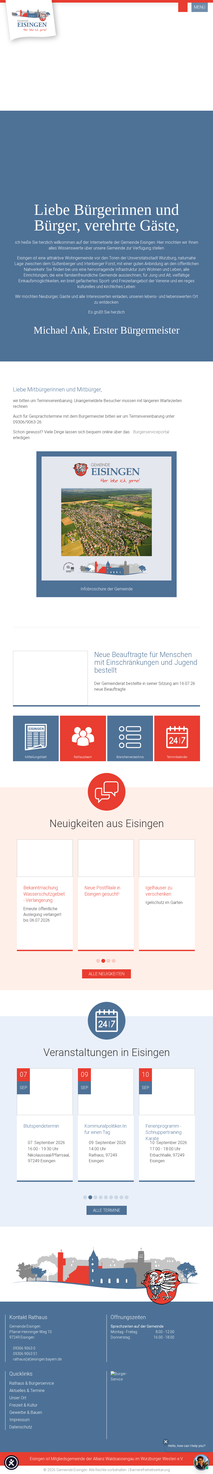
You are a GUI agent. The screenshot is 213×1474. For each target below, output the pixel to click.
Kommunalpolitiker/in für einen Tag (105, 1129)
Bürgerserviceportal (151, 431)
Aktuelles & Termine (27, 1390)
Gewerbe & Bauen (25, 1412)
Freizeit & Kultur (23, 1405)
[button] (83, 104)
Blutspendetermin (41, 1126)
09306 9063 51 (25, 1354)
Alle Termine (106, 1210)
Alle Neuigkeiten (106, 973)
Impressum (19, 1419)
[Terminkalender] (177, 737)
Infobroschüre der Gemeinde (107, 588)
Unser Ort (17, 1397)
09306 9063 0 (24, 1348)
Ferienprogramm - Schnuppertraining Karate (163, 1131)
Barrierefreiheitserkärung (150, 1470)
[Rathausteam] (83, 737)
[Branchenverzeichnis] (130, 737)
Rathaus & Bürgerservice (31, 1383)
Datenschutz (20, 1427)
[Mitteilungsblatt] (36, 737)
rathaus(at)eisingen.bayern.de (37, 1359)
